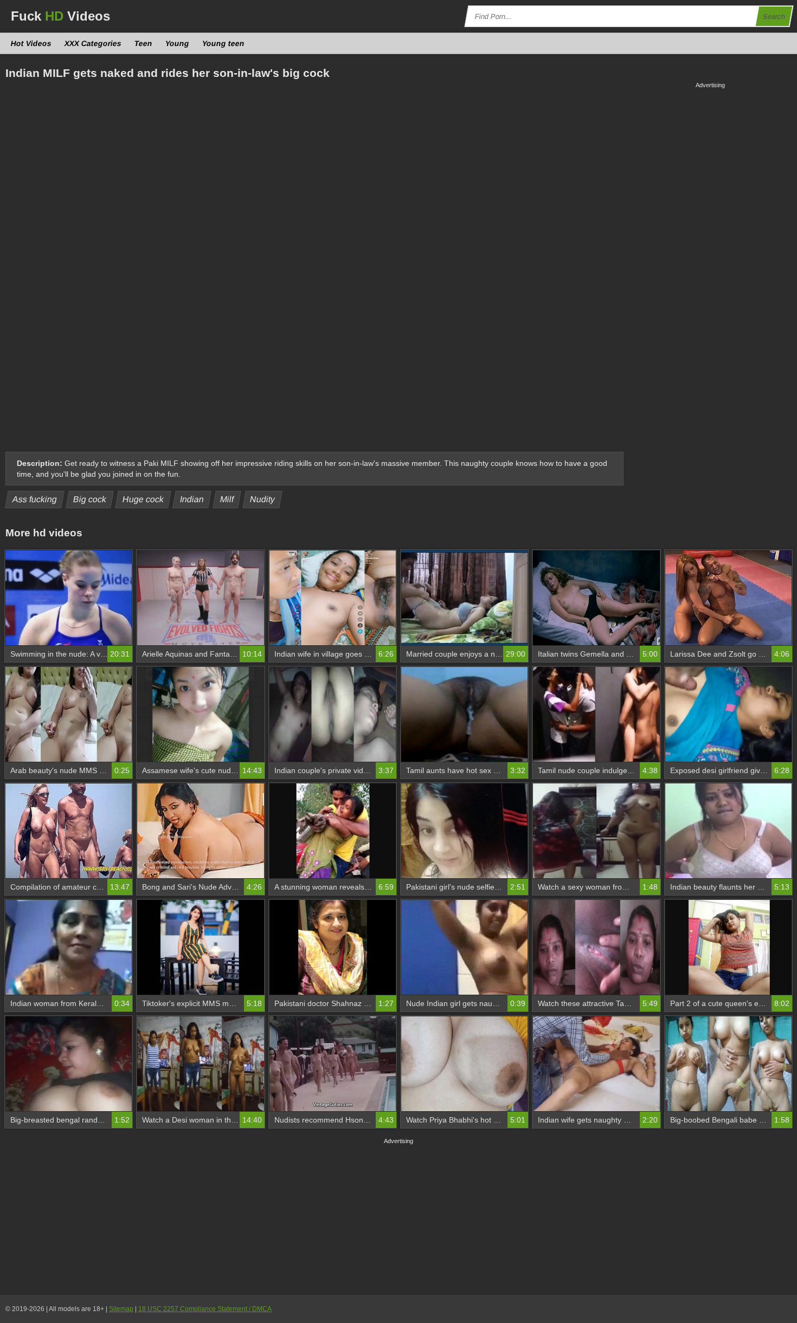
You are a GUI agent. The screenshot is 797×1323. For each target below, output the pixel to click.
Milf (227, 499)
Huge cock (143, 499)
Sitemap (121, 1309)
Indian (192, 499)
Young (177, 43)
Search (774, 16)
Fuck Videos (60, 16)
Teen (143, 43)
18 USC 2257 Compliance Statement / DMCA (205, 1309)
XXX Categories (93, 43)
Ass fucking (35, 499)
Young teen (224, 43)
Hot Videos (31, 43)
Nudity (262, 499)
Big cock (90, 499)
